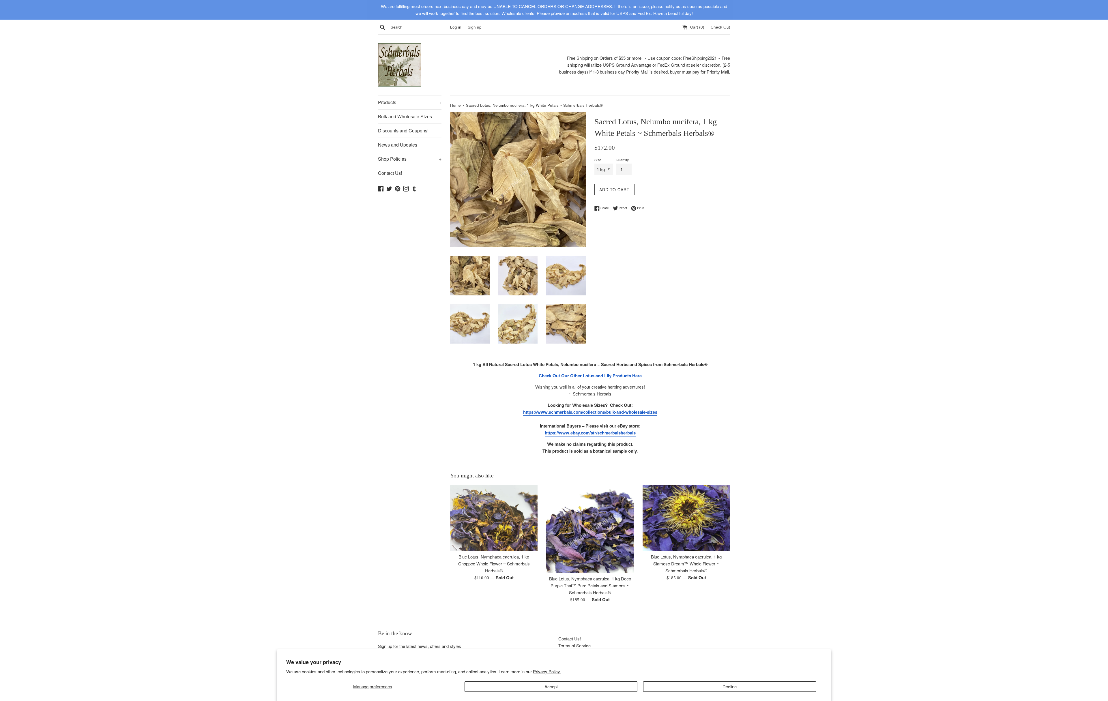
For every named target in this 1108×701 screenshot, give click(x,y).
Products (409, 102)
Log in (455, 27)
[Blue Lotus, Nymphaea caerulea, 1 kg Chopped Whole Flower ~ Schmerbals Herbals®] (494, 517)
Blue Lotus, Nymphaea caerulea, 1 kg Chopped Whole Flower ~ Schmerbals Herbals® (494, 564)
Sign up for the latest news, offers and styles (419, 646)
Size (597, 159)
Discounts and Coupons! (403, 130)
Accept (551, 686)
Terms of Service (574, 645)
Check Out (720, 27)
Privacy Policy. (547, 671)
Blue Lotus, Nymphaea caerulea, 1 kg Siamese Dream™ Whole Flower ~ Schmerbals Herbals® (686, 564)
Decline (730, 686)
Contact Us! (390, 173)
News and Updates (397, 144)
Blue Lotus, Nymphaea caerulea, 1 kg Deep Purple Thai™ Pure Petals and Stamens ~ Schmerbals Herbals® (590, 586)
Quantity (622, 159)
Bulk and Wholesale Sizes (405, 116)
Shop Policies (409, 158)
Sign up (475, 27)
